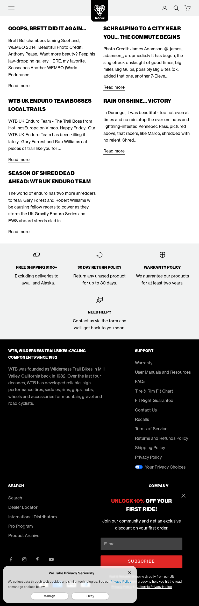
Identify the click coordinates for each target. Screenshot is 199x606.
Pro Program (20, 526)
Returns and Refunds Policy (161, 438)
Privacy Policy (148, 457)
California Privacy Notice (154, 587)
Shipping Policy (150, 447)
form (113, 320)
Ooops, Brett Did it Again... (47, 28)
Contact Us (146, 410)
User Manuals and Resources (163, 372)
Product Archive (23, 535)
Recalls (142, 419)
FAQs (140, 381)
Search (15, 497)
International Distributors (32, 516)
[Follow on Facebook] (10, 559)
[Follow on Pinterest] (37, 559)
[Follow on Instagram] (24, 559)
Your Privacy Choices (165, 467)
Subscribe (141, 561)
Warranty (143, 362)
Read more (19, 85)
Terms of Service (151, 428)
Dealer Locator (23, 507)
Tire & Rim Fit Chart (154, 391)
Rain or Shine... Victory (137, 101)
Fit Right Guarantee (154, 400)
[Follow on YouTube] (51, 559)
